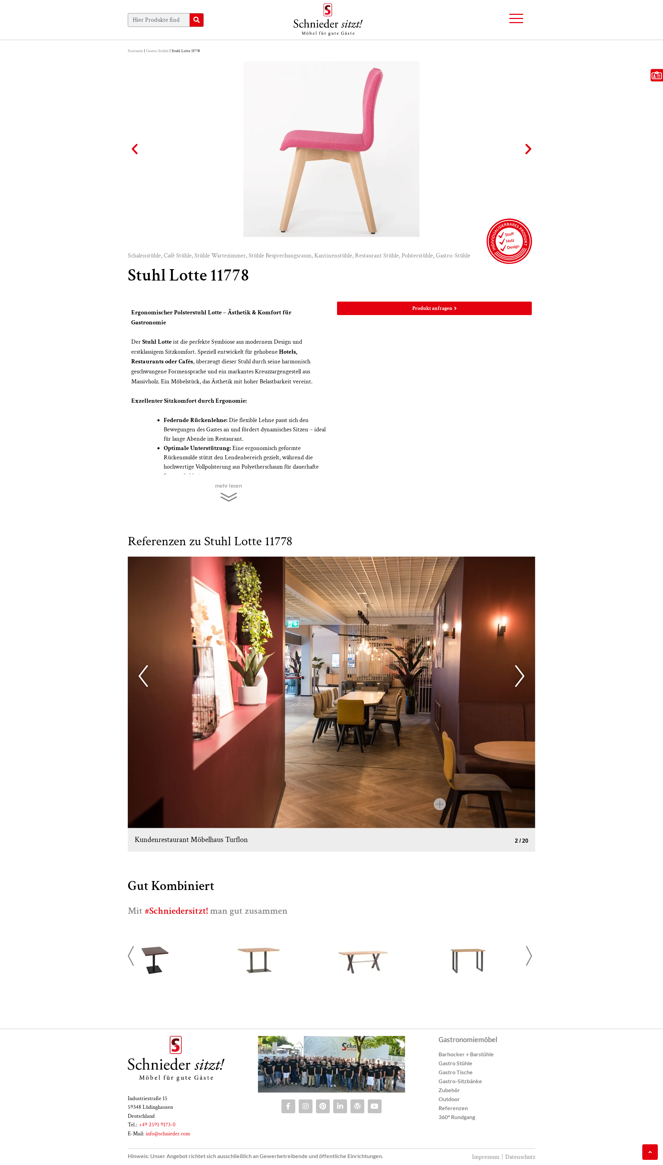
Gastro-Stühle (157, 50)
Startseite (135, 50)
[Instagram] (306, 1106)
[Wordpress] (357, 1106)
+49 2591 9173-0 (157, 1124)
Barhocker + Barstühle (466, 1054)
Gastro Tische (456, 1072)
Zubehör (449, 1090)
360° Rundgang (457, 1117)
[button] (135, 149)
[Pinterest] (323, 1106)
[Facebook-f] (288, 1106)
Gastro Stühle (455, 1063)
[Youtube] (375, 1106)
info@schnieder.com (168, 1133)
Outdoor (449, 1099)
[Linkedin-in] (340, 1106)
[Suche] (196, 20)
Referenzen (453, 1108)
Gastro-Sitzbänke (460, 1081)
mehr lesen (228, 485)
